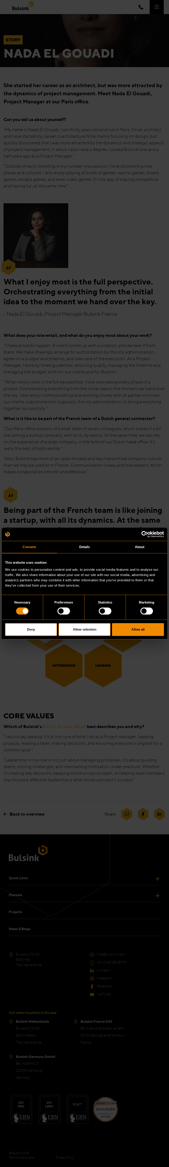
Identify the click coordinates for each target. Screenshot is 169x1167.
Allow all (138, 629)
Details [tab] (84, 547)
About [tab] (140, 547)
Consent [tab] (29, 547)
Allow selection (84, 629)
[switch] (63, 611)
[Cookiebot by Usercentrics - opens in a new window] (144, 534)
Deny (31, 629)
